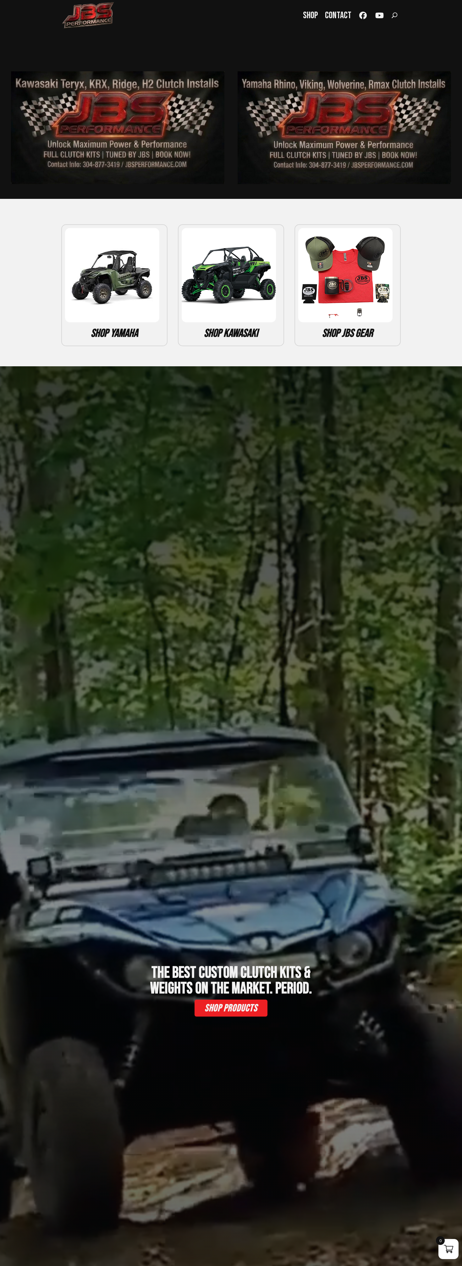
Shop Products (231, 1008)
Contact (338, 15)
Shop (310, 15)
